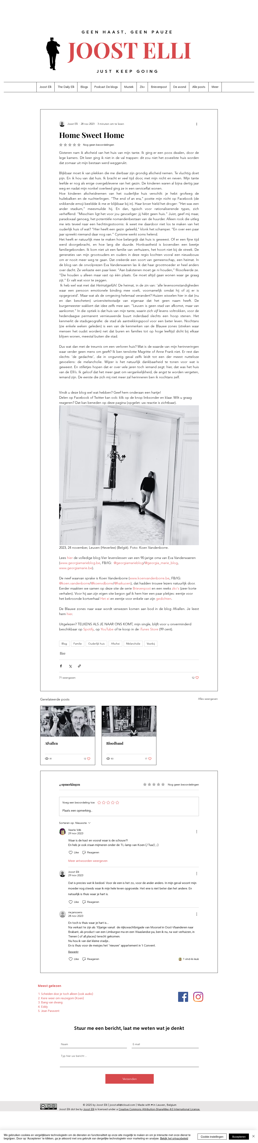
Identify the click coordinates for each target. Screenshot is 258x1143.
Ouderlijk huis (96, 643)
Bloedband (114, 743)
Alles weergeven (208, 698)
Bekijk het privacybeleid (174, 1138)
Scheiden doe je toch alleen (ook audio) (67, 994)
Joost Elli (88, 1109)
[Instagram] (198, 997)
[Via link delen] (79, 666)
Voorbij (151, 643)
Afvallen (51, 743)
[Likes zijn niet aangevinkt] (70, 852)
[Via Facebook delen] (61, 666)
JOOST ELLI (130, 49)
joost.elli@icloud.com (122, 1105)
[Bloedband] (129, 721)
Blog (64, 643)
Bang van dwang (52, 1002)
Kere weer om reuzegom (57, 998)
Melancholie (133, 643)
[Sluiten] (253, 1136)
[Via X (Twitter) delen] (70, 666)
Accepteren (239, 1136)
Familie (77, 643)
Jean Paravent (50, 1011)
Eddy (44, 1007)
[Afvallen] (67, 721)
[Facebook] (183, 997)
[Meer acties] (196, 123)
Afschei (115, 643)
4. (39, 1007)
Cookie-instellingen (212, 1136)
